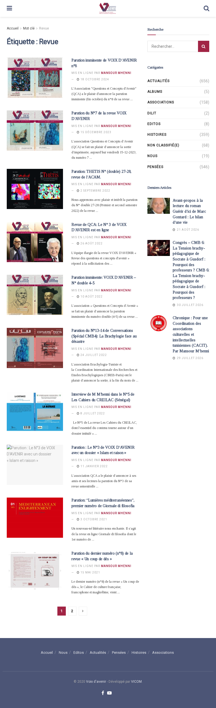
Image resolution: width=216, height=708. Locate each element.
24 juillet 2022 (93, 355)
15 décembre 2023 (95, 132)
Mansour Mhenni (116, 72)
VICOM (136, 682)
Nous (152, 156)
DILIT (151, 113)
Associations (160, 102)
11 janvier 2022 (94, 466)
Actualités (158, 81)
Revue (44, 28)
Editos (154, 124)
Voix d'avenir (96, 682)
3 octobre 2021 (93, 519)
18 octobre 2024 (94, 79)
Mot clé (29, 28)
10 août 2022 (91, 296)
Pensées (155, 167)
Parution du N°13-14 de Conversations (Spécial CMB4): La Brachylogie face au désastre (103, 336)
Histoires (156, 135)
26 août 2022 (91, 243)
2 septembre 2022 (95, 190)
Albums (154, 92)
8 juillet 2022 (92, 413)
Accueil (13, 28)
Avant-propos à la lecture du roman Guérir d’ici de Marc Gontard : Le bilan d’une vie (189, 211)
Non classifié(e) (163, 145)
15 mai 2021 (90, 572)
